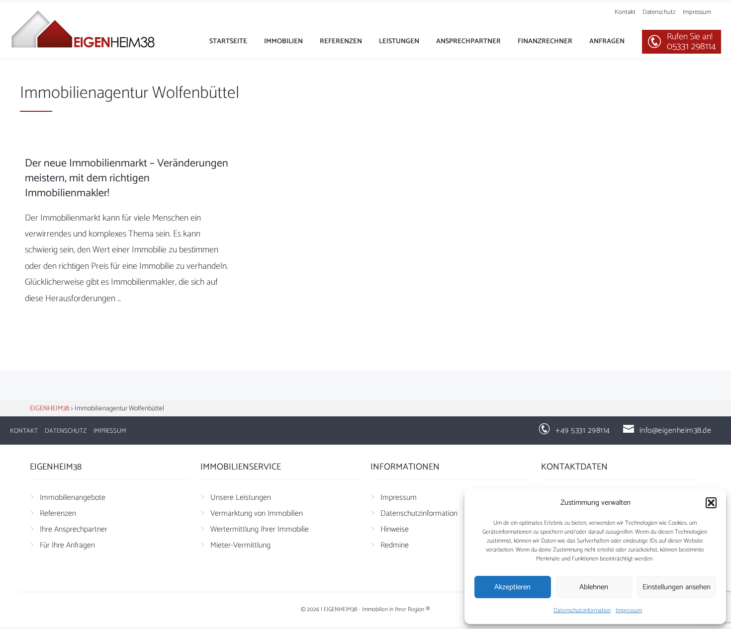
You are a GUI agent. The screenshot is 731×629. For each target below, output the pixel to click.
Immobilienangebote (72, 497)
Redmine (394, 545)
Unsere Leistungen (240, 497)
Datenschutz (659, 12)
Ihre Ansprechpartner (73, 529)
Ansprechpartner (468, 41)
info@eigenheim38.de (676, 430)
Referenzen (341, 41)
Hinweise (394, 529)
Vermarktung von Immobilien (256, 513)
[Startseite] (84, 30)
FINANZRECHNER (545, 41)
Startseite (228, 41)
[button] (711, 503)
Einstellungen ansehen (676, 587)
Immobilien (283, 41)
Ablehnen (593, 587)
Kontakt (625, 12)
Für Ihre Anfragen (67, 545)
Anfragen (607, 41)
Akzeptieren (512, 587)
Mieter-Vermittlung (240, 545)
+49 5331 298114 (582, 430)
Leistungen (399, 41)
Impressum (629, 610)
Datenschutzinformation (582, 610)
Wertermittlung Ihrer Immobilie (259, 529)
